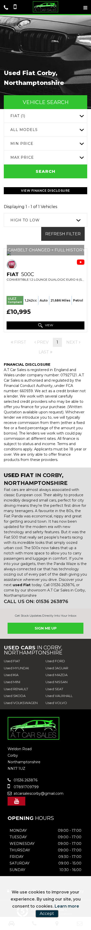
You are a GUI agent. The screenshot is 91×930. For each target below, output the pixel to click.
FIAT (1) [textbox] (17, 116)
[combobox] (45, 116)
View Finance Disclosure (45, 190)
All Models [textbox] (24, 129)
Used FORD (55, 661)
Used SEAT (54, 689)
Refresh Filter (63, 233)
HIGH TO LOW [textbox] (25, 220)
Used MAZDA (56, 675)
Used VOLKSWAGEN (21, 703)
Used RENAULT (16, 689)
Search (45, 171)
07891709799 (26, 787)
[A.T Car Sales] (45, 6)
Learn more (67, 906)
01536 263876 (25, 780)
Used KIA (11, 675)
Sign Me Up (46, 628)
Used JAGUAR (57, 668)
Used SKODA (15, 696)
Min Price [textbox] (21, 143)
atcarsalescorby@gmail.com (38, 793)
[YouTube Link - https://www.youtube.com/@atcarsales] (16, 801)
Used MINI (12, 682)
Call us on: (36, 601)
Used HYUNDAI (16, 668)
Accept (47, 913)
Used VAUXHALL (59, 696)
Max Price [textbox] (22, 157)
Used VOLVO (56, 703)
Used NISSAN (56, 682)
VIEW (48, 325)
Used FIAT (12, 661)
